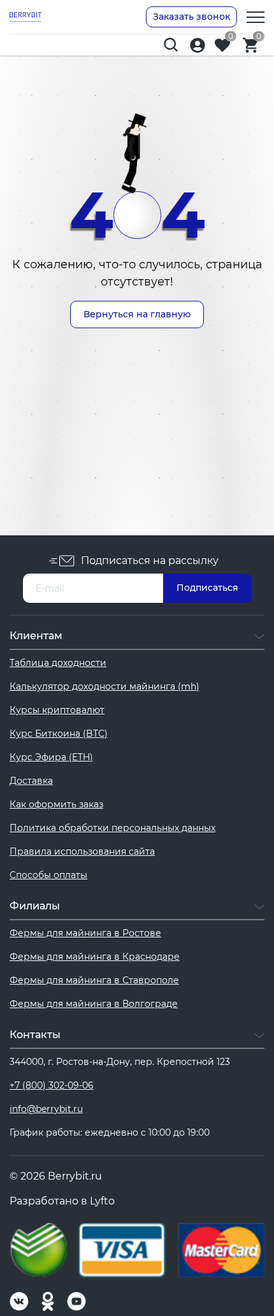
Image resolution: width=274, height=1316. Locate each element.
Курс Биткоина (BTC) (59, 733)
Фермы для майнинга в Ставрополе (94, 980)
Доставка (31, 780)
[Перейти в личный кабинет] (197, 45)
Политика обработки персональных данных (112, 828)
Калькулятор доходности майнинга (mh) (104, 686)
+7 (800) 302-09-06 (52, 1085)
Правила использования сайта (82, 851)
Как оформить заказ (56, 804)
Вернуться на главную (137, 314)
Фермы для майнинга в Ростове (85, 933)
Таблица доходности (58, 663)
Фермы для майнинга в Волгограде (94, 1003)
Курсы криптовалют (57, 710)
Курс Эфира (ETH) (51, 757)
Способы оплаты (48, 875)
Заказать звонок (191, 16)
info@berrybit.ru (46, 1109)
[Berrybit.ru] (25, 16)
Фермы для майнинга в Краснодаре (95, 956)
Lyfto (102, 1201)
